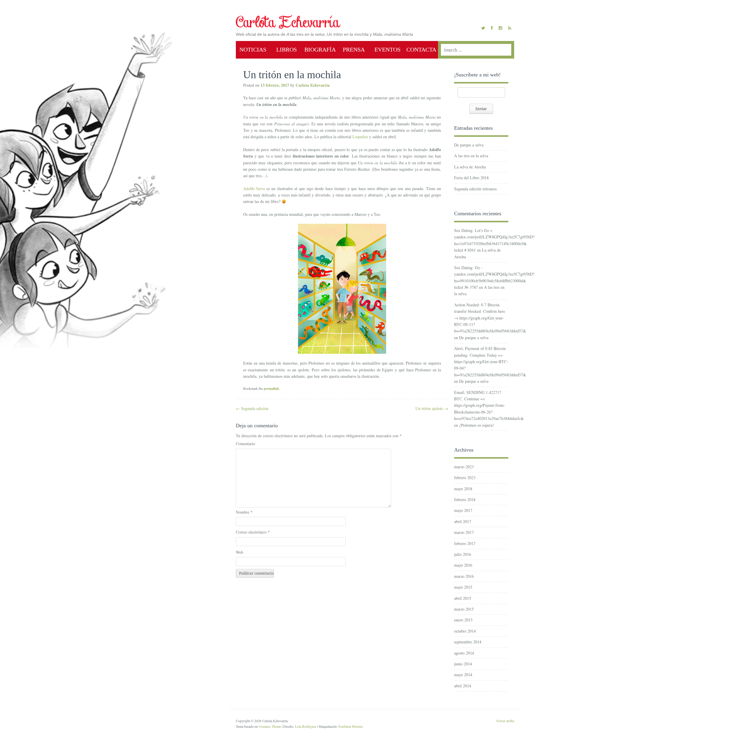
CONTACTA (421, 49)
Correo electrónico (253, 532)
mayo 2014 (463, 674)
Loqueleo (360, 136)
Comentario (245, 443)
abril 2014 (462, 686)
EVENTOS (387, 49)
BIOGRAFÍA (320, 49)
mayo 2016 (463, 565)
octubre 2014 (465, 631)
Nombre (244, 512)
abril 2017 (462, 521)
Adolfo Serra (254, 188)
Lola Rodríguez (305, 726)
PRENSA (354, 49)
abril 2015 (462, 598)
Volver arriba (505, 720)
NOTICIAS (252, 49)
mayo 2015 (463, 587)
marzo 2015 (464, 609)
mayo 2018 (463, 488)
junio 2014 (463, 664)
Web (239, 552)
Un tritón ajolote (431, 408)
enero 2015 (463, 620)
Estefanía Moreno (350, 726)
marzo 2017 (464, 532)
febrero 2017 (464, 543)
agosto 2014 (464, 653)
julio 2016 (462, 554)
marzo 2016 (464, 576)
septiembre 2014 (467, 642)
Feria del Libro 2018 (471, 177)
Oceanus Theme (270, 726)
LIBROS (286, 49)
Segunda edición (252, 408)
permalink (271, 388)
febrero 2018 (464, 499)
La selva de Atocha (470, 167)
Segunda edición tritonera (475, 189)
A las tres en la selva (471, 155)
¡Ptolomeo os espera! (476, 425)
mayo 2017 (463, 510)
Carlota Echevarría (313, 85)
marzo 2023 (464, 466)
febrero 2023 (464, 477)
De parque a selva (468, 145)
